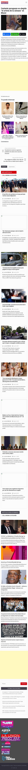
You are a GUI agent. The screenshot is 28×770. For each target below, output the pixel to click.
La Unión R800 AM (7, 198)
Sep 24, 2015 (16, 235)
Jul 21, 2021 (16, 384)
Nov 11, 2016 (16, 456)
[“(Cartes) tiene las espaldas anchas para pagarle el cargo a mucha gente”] (14, 259)
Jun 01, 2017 (16, 346)
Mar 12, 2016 (16, 198)
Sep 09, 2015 (16, 493)
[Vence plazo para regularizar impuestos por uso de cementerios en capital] (14, 480)
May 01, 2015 (16, 421)
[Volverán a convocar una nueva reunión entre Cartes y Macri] (14, 443)
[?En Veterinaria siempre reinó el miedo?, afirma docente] (14, 222)
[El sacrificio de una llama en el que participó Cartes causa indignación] (14, 185)
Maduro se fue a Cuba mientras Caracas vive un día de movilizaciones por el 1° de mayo (13, 416)
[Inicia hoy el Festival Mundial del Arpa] (14, 553)
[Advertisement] (14, 76)
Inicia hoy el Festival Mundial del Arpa (11, 562)
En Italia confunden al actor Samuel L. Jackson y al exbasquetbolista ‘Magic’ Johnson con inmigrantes (14, 588)
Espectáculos (12, 166)
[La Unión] (4, 2)
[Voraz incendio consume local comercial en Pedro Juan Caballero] (14, 296)
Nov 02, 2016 (16, 272)
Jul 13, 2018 (16, 309)
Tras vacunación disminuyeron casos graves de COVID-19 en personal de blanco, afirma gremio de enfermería (13, 380)
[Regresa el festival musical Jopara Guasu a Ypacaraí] (14, 630)
